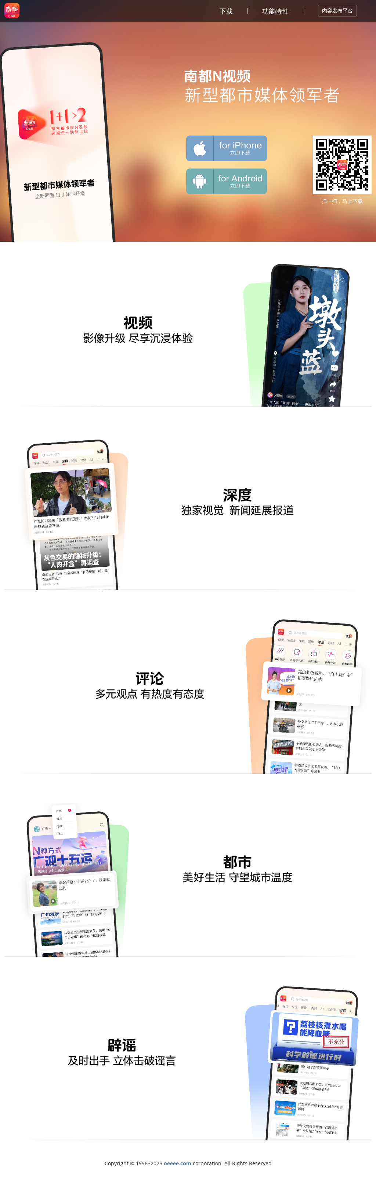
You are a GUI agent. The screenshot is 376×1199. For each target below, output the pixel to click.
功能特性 (275, 11)
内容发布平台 (337, 10)
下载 (226, 11)
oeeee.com (177, 1163)
